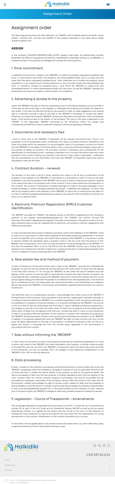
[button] (57, 460)
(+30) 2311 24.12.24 (98, 455)
